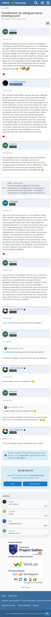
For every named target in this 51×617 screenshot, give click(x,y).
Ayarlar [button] (44, 502)
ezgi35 (11, 502)
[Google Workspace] (25, 578)
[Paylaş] (48, 23)
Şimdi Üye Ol (35, 484)
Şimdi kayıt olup (37, 475)
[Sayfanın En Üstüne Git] (47, 614)
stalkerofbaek (7, 323)
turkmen (12, 511)
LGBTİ (9, 183)
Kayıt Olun (24, 455)
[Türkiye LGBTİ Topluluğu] (14, 3)
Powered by (17, 614)
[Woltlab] (25, 563)
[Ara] (36, 3)
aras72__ (12, 531)
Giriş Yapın (21, 458)
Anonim (7, 19)
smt (10, 521)
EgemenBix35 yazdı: (15, 348)
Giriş (12, 484)
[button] (4, 501)
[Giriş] (42, 3)
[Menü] (48, 3)
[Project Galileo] (25, 549)
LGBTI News (25, 587)
